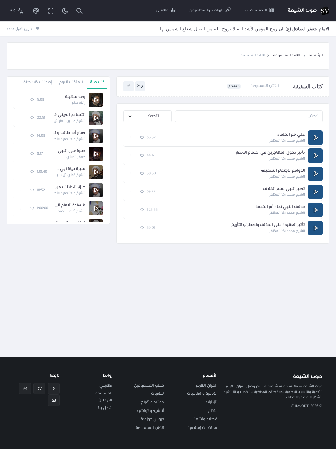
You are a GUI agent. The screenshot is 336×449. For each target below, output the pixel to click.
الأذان (212, 411)
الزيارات (211, 402)
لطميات (157, 394)
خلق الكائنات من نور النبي (68, 187)
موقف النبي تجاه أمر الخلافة (280, 207)
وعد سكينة (75, 97)
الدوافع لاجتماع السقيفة (283, 171)
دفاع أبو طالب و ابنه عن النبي (68, 133)
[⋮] (130, 138)
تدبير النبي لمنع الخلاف (284, 189)
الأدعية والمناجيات (202, 394)
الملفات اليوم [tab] (71, 82)
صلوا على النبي (71, 151)
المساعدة (103, 393)
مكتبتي (105, 385)
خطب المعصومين (149, 385)
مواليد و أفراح (152, 402)
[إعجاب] (142, 138)
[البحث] (79, 10)
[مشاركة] (128, 86)
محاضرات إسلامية (202, 428)
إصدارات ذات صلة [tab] (37, 82)
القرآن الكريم (206, 385)
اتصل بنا (105, 408)
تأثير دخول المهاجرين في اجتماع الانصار (270, 153)
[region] (58, 156)
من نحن (105, 400)
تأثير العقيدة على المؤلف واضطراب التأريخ (268, 225)
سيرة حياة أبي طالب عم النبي (69, 169)
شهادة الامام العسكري (69, 205)
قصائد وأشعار (205, 419)
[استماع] (96, 100)
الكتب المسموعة (287, 55)
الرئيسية (316, 55)
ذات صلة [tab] (97, 82)
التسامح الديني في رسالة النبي (68, 115)
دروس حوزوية (152, 419)
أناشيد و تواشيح (150, 411)
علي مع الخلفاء (291, 135)
